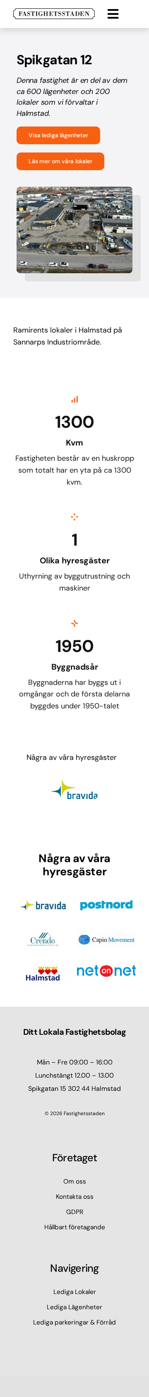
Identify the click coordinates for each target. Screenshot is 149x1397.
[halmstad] (42, 968)
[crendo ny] (42, 934)
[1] (54, 12)
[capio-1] (106, 934)
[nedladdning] (74, 784)
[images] (106, 968)
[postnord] (106, 900)
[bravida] (42, 900)
